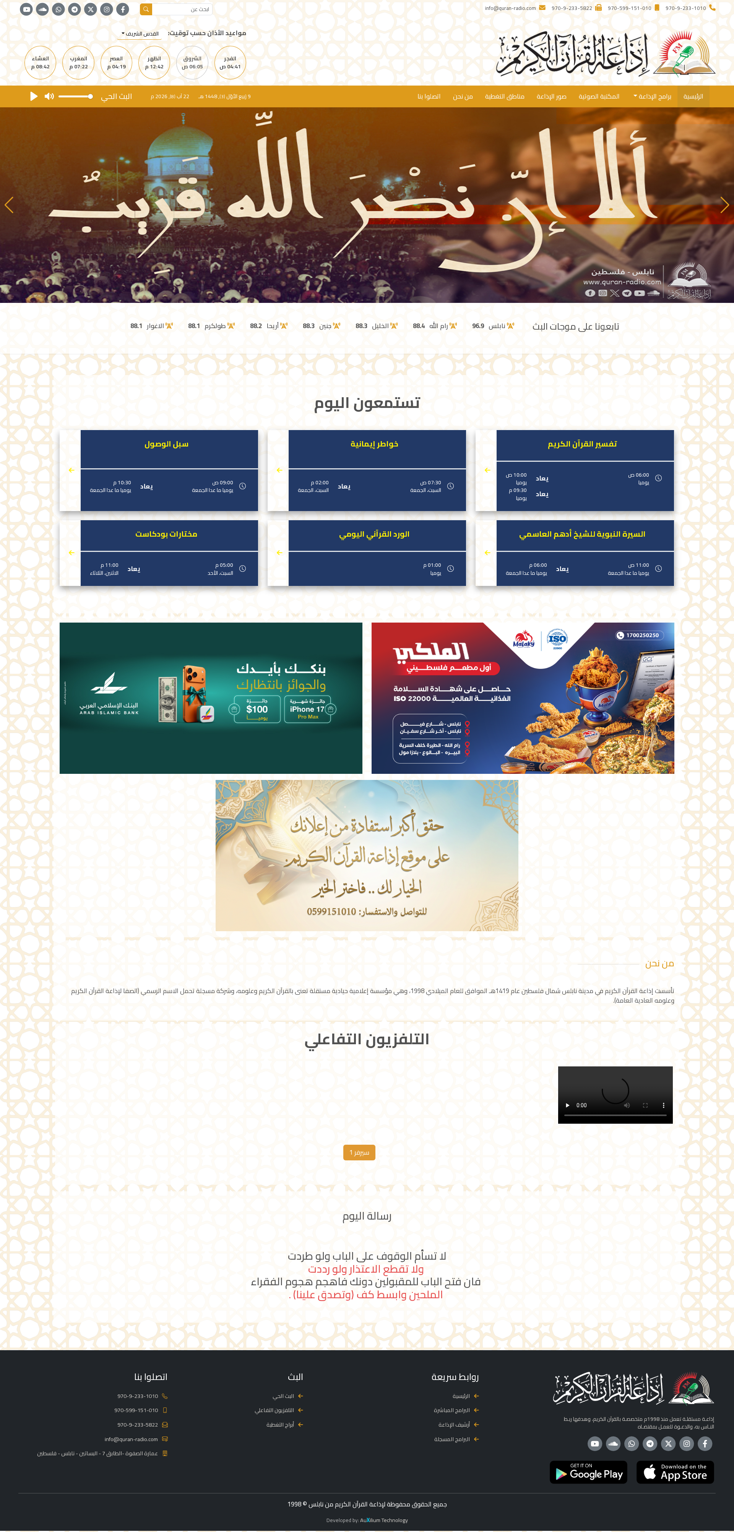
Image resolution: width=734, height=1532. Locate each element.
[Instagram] (107, 9)
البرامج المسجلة (452, 1439)
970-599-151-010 (136, 1410)
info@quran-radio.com (131, 1439)
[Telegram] (75, 9)
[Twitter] (91, 9)
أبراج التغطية (280, 1424)
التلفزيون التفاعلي (274, 1410)
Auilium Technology (384, 1520)
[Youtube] (26, 9)
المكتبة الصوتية (599, 96)
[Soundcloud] (42, 9)
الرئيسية (693, 96)
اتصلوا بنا (429, 96)
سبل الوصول (166, 443)
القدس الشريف (142, 34)
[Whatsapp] (58, 9)
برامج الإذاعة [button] (654, 96)
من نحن (463, 96)
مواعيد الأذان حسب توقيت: (207, 33)
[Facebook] (123, 9)
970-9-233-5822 (137, 1424)
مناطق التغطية (505, 96)
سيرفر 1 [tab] (359, 1152)
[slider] (75, 96)
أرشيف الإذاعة (454, 1424)
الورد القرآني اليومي (374, 534)
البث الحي (283, 1396)
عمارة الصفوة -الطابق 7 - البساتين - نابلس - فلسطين (97, 1453)
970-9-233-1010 (137, 1396)
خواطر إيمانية (374, 443)
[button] (9, 205)
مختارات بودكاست (166, 534)
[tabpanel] (367, 1096)
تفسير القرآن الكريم (582, 443)
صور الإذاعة (552, 96)
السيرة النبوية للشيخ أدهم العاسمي (582, 534)
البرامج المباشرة (452, 1410)
